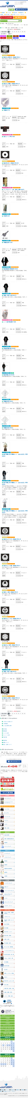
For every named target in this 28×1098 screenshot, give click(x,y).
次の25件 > (4, 33)
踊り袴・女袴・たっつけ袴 (9, 921)
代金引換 (5, 737)
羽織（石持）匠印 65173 (10, 295)
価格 (16, 37)
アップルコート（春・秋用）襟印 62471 (14, 189)
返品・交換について (7, 744)
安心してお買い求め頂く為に (7, 1028)
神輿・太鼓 (6, 939)
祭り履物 (6, 962)
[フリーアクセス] (11, 9)
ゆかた (5, 977)
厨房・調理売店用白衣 (9, 838)
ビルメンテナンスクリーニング (8, 894)
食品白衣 (15, 12)
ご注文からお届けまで (7, 721)
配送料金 (5, 740)
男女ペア (6, 886)
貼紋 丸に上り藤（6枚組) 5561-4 (12, 565)
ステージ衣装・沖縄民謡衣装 (9, 913)
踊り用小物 (6, 965)
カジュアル (6, 812)
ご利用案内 (5, 723)
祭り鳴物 (6, 927)
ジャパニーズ (7, 816)
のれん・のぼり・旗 (8, 958)
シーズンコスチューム (9, 950)
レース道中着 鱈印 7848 (10, 322)
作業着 (1, 14)
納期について (6, 742)
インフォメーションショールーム (8, 802)
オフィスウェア (7, 798)
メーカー (9, 37)
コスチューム (7, 916)
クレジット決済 (6, 735)
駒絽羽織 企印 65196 (9, 374)
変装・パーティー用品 (9, 973)
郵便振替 (5, 731)
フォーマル (6, 809)
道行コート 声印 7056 (9, 136)
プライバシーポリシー (7, 1025)
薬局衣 (5, 872)
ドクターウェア (7, 857)
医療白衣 (21, 12)
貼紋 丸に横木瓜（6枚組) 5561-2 (12, 57)
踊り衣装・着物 (7, 935)
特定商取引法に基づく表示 (7, 1015)
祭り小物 (6, 984)
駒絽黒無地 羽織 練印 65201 (11, 269)
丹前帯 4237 (7, 216)
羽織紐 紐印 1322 (8, 242)
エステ (5, 824)
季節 (16, 36)
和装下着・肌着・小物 (9, 988)
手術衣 (5, 861)
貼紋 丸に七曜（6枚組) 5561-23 (12, 645)
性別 (9, 36)
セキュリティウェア (8, 902)
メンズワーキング (8, 883)
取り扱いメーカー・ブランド (18, 14)
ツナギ (5, 898)
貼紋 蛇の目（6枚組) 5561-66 (11, 163)
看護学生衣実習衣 (8, 868)
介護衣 (5, 876)
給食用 (5, 842)
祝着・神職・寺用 (8, 992)
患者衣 (5, 864)
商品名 (22, 36)
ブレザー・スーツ (8, 905)
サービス (9, 12)
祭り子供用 (6, 924)
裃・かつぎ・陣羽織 (8, 946)
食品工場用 (6, 835)
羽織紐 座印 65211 (8, 401)
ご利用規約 (7, 1023)
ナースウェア (7, 853)
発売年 (3, 37)
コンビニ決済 (6, 733)
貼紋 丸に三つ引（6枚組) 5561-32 (12, 539)
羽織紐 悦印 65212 (8, 427)
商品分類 (3, 36)
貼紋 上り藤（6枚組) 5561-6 (11, 592)
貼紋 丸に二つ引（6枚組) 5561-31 (12, 618)
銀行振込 (5, 729)
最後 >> (10, 33)
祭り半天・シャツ (8, 931)
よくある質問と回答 (7, 725)
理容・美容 (6, 828)
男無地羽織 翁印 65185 (9, 348)
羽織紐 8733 (7, 110)
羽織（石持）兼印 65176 (10, 671)
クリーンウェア (7, 846)
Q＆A (7, 1020)
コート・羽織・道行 (8, 996)
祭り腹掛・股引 (7, 943)
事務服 (3, 12)
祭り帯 (5, 969)
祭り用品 (7, 14)
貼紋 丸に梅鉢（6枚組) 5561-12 (12, 83)
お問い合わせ (7, 1030)
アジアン (6, 820)
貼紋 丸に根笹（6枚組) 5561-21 (12, 698)
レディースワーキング (9, 890)
